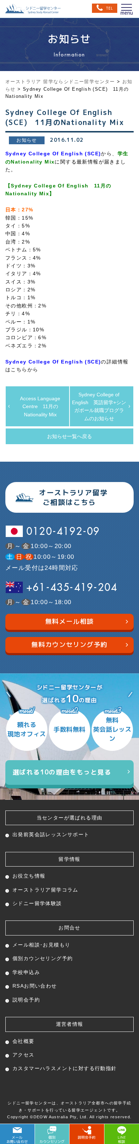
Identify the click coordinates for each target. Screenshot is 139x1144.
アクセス (23, 1055)
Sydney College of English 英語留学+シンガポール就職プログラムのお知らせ (99, 406)
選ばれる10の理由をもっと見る (61, 772)
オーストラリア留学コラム (45, 890)
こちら (19, 369)
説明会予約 (26, 1000)
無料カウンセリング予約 (69, 644)
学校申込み (26, 972)
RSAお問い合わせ (34, 986)
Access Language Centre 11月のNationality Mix (40, 406)
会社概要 (23, 1041)
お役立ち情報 (28, 876)
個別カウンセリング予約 (42, 958)
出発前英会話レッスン (50, 834)
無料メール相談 (69, 621)
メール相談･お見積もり (41, 945)
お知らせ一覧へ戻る (69, 436)
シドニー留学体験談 (37, 903)
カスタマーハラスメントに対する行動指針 (64, 1068)
